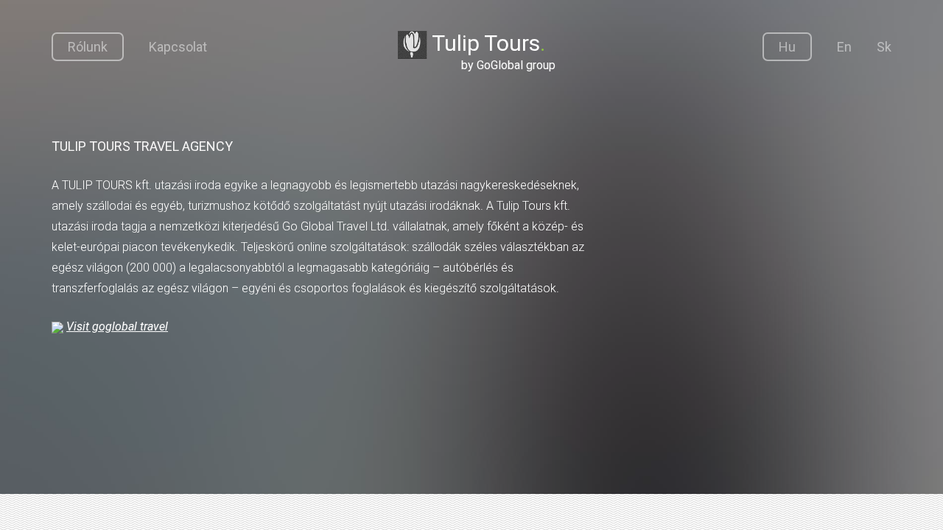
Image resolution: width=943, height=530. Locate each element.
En (844, 46)
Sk (884, 46)
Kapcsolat (178, 46)
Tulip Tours (491, 51)
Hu (787, 46)
